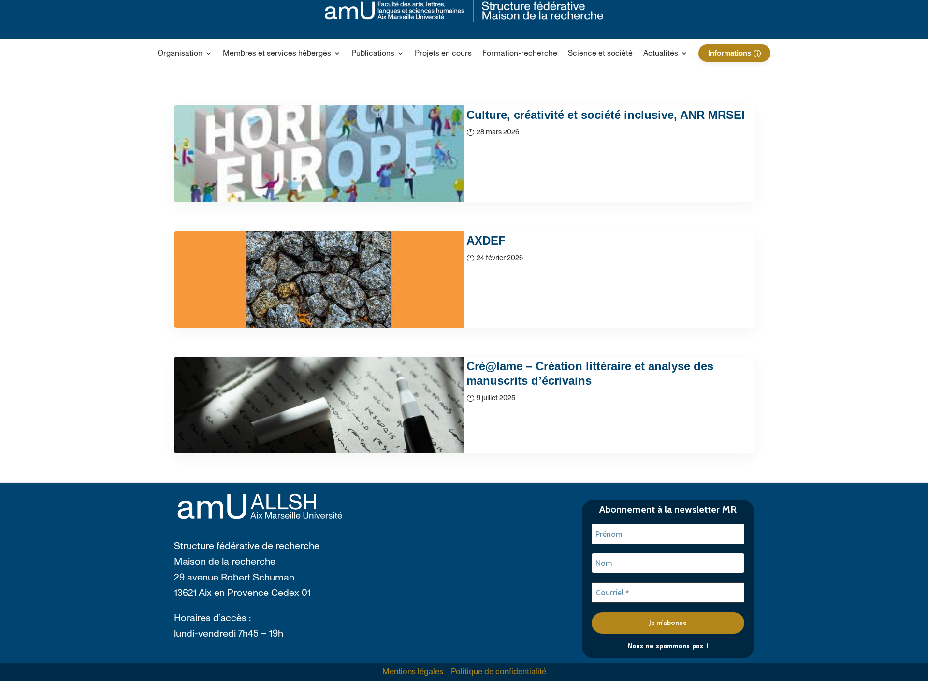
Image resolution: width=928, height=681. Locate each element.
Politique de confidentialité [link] (498, 672)
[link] (443, 55)
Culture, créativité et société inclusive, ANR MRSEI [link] (605, 114)
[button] (185, 55)
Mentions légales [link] (412, 672)
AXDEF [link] (486, 240)
